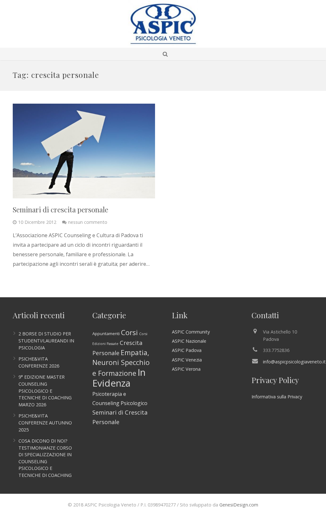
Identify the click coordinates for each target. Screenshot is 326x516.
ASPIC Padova (187, 350)
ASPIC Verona (186, 369)
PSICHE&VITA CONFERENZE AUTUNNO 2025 (45, 422)
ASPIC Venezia (187, 360)
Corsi (129, 332)
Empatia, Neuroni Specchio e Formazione (121, 363)
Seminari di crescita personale (60, 209)
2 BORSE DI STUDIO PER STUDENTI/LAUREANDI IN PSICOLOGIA (46, 340)
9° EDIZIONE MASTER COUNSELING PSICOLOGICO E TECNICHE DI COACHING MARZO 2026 (45, 390)
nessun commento (87, 222)
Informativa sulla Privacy (277, 397)
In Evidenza (118, 377)
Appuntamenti (106, 333)
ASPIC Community (191, 332)
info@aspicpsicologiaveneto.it (294, 362)
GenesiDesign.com (238, 505)
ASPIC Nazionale (189, 341)
